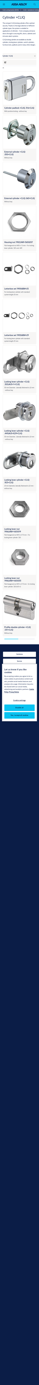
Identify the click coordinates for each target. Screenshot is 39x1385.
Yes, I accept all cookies (19, 715)
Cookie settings (19, 700)
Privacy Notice (14, 692)
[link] (12, 10)
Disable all (19, 708)
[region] (19, 692)
